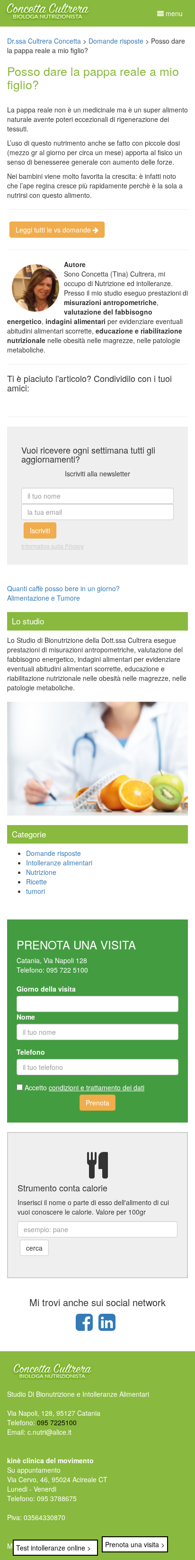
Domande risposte (53, 853)
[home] (47, 9)
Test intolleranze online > (53, 1547)
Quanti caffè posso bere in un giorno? (63, 588)
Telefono (31, 1052)
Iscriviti (40, 530)
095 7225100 (57, 1422)
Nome (26, 1016)
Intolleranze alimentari (59, 862)
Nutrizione (41, 872)
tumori (35, 891)
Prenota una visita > (135, 1544)
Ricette (36, 881)
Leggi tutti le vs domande (54, 229)
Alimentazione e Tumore (43, 598)
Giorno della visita (46, 989)
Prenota (97, 1102)
